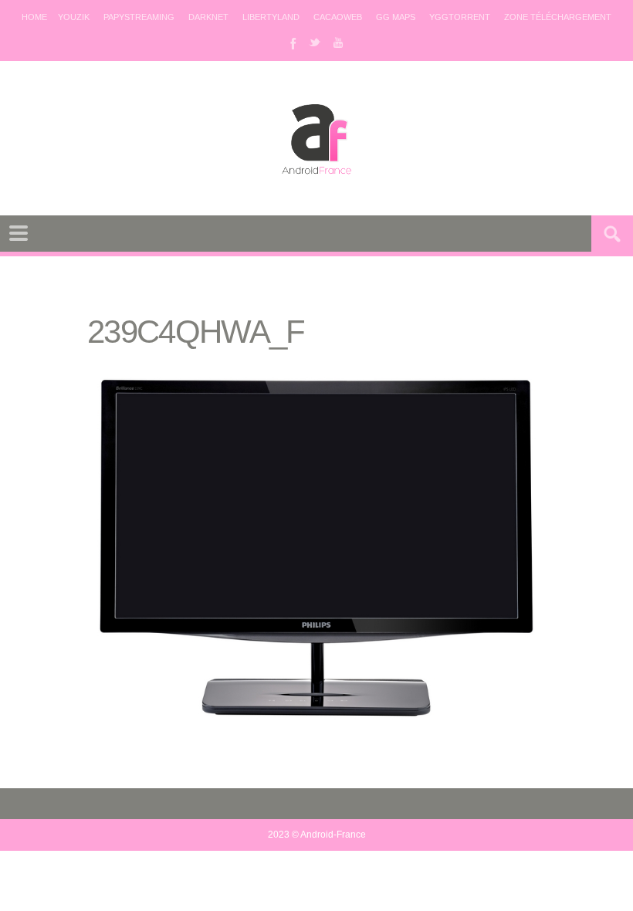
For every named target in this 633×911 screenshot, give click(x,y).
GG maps (395, 17)
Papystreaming (138, 17)
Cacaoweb (337, 17)
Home (34, 17)
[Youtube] (338, 42)
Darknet (208, 17)
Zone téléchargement (557, 17)
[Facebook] (291, 42)
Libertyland (271, 17)
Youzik (74, 17)
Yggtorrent (459, 17)
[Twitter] (314, 42)
